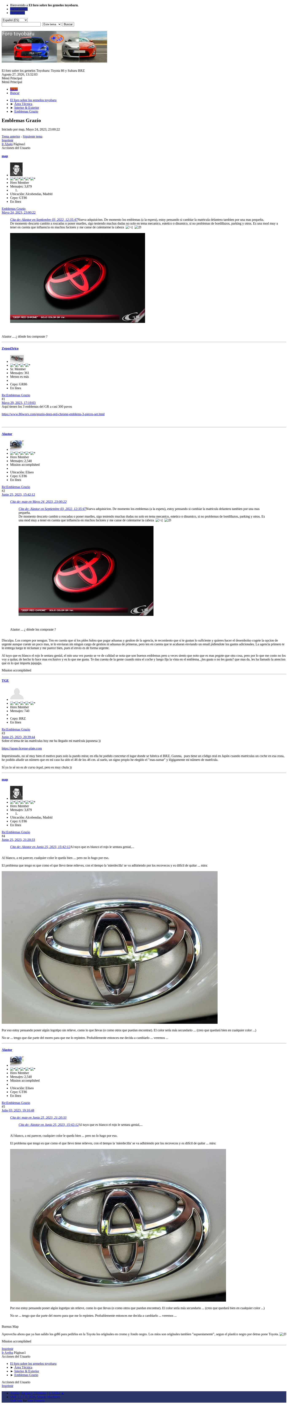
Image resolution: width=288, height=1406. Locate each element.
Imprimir (7, 140)
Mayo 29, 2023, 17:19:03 (19, 403)
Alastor (7, 434)
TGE (5, 680)
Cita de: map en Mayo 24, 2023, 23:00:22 (38, 501)
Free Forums (36, 1400)
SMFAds (16, 1400)
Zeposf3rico (10, 348)
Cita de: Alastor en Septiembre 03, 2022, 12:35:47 (44, 219)
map (5, 156)
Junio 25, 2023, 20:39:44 (18, 737)
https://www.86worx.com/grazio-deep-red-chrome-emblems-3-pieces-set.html (53, 414)
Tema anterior (11, 136)
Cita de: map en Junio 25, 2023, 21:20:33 (38, 1117)
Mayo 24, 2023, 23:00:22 (19, 212)
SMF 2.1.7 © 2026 (22, 1397)
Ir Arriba (7, 1352)
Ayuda (14, 1393)
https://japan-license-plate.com (22, 748)
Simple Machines (48, 1397)
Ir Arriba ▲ (56, 1393)
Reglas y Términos (33, 1393)
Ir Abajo (7, 144)
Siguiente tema (32, 136)
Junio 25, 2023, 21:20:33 (18, 839)
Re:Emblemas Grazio (16, 395)
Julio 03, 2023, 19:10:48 (18, 1110)
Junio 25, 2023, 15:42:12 (18, 494)
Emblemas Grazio (14, 208)
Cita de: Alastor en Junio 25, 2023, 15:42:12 (40, 847)
